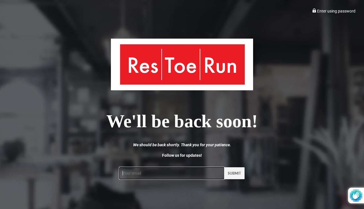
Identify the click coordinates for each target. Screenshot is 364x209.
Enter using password (335, 11)
